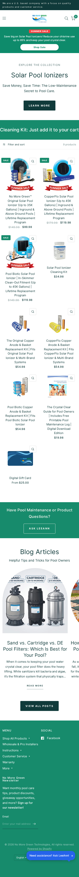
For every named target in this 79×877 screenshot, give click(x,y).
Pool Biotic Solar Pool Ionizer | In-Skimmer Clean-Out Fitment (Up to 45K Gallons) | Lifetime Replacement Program (20, 284)
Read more (35, 686)
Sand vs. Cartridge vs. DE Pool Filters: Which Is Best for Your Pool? (35, 649)
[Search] (66, 18)
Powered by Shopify (39, 848)
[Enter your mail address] (34, 824)
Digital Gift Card (20, 478)
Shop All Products (14, 738)
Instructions (10, 750)
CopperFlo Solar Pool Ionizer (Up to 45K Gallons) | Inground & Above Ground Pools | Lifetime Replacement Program (59, 207)
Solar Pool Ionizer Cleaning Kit (59, 270)
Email (5, 816)
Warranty (8, 762)
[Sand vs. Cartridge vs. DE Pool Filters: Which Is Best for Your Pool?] (35, 600)
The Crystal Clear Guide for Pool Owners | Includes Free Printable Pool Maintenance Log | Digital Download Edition (58, 420)
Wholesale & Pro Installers (20, 744)
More (6, 768)
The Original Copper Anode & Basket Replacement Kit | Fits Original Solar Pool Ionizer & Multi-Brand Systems (20, 351)
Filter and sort (16, 144)
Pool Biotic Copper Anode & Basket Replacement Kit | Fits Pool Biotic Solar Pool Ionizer (20, 415)
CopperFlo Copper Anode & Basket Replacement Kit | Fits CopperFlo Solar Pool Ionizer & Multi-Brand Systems (59, 351)
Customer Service (14, 756)
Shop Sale (40, 47)
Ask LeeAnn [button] (39, 528)
